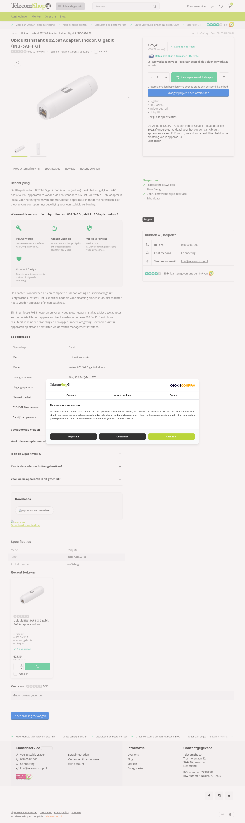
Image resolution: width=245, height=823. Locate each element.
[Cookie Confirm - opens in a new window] (182, 385)
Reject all (73, 436)
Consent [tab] (71, 395)
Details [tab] (174, 395)
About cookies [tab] (122, 395)
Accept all (171, 436)
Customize (122, 436)
